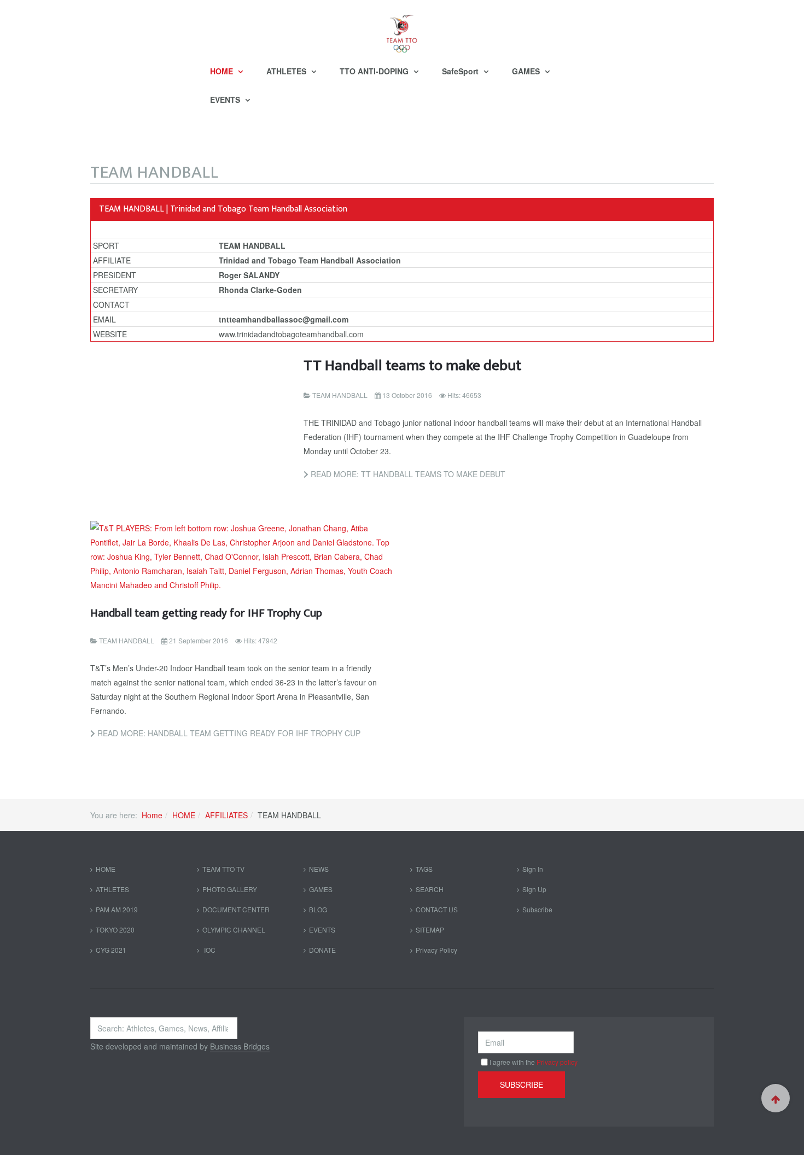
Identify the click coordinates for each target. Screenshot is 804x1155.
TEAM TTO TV (223, 868)
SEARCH (430, 889)
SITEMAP (430, 929)
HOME (222, 71)
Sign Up (534, 889)
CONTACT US (437, 909)
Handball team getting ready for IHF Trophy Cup (206, 613)
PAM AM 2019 (117, 909)
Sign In (532, 868)
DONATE (322, 949)
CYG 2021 (111, 949)
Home (152, 815)
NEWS (319, 868)
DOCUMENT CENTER (236, 909)
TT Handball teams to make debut (412, 365)
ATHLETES (287, 71)
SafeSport (461, 71)
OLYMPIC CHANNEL (233, 929)
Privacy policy (557, 1061)
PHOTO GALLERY (229, 889)
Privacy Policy (436, 949)
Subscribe (537, 909)
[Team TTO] (402, 28)
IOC (208, 949)
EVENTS (226, 99)
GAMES (527, 71)
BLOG (318, 909)
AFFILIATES (226, 815)
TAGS (424, 868)
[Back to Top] (775, 1098)
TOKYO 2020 (115, 929)
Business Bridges (240, 1046)
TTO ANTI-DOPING (375, 71)
